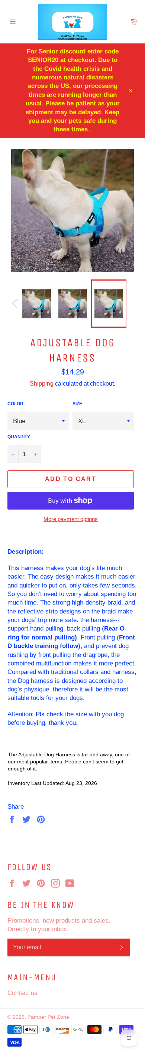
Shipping (42, 383)
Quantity (18, 436)
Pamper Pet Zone (48, 1017)
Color (15, 403)
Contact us (22, 992)
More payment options (71, 519)
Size (77, 403)
